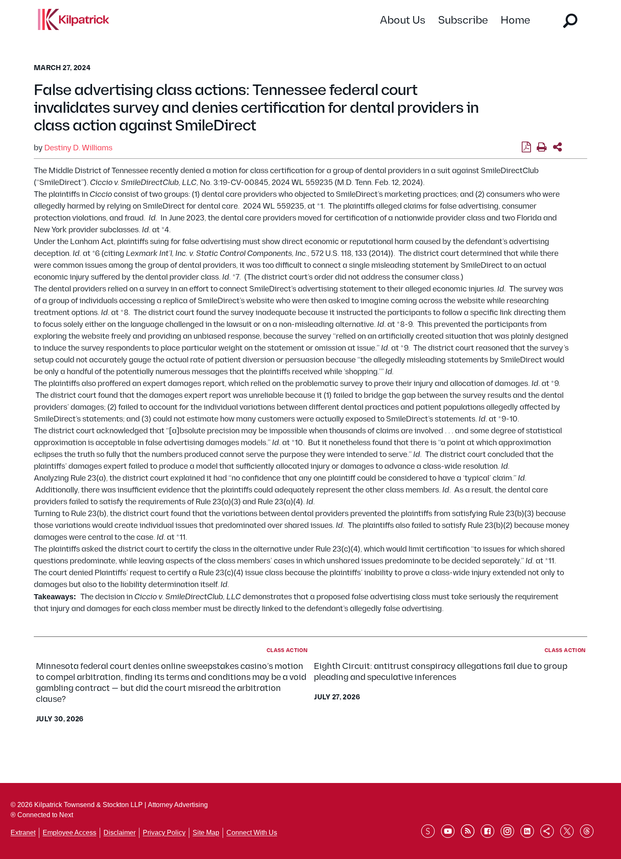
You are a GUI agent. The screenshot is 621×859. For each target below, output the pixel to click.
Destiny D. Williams (78, 148)
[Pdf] (526, 147)
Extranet (23, 832)
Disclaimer (120, 832)
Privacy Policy (164, 832)
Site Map (206, 832)
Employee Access (69, 832)
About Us (402, 20)
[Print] (542, 147)
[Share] (557, 147)
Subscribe (463, 20)
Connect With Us (251, 832)
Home (515, 20)
